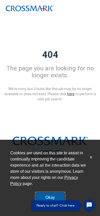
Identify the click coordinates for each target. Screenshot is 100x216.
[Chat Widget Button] (89, 205)
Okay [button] (50, 197)
